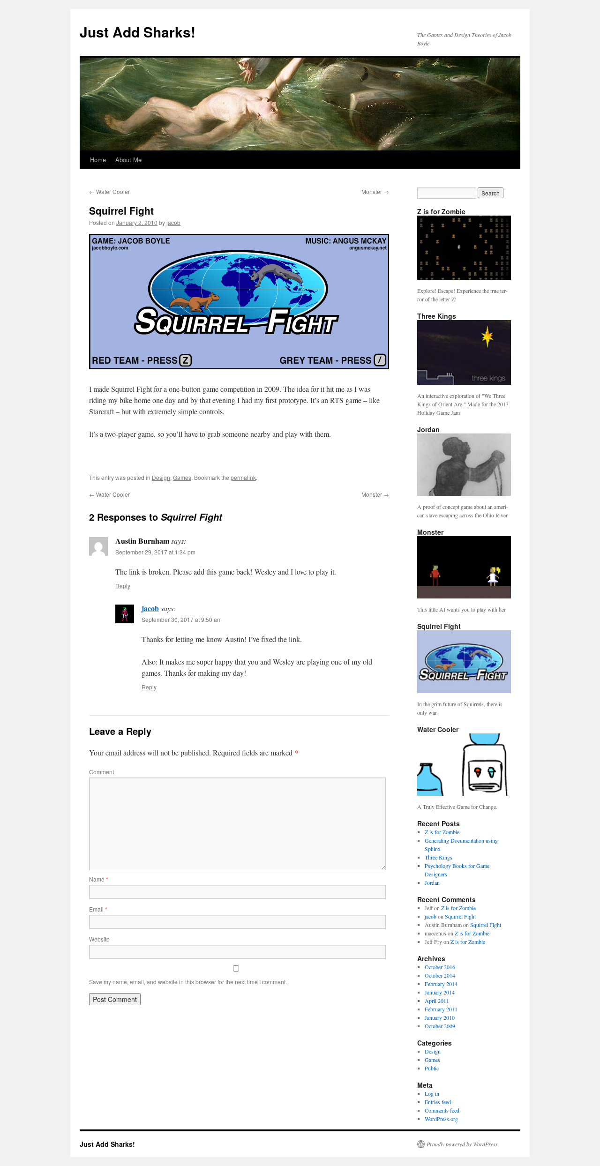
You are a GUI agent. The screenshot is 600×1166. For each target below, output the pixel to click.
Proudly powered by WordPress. (463, 1144)
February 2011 (441, 1009)
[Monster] (464, 596)
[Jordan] (464, 493)
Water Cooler (109, 191)
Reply (122, 586)
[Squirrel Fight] (464, 691)
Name (98, 879)
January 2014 (440, 992)
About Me (128, 159)
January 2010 (440, 1017)
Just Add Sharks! (137, 32)
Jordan (432, 882)
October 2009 (440, 1026)
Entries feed (438, 1102)
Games (182, 477)
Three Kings (438, 857)
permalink (243, 477)
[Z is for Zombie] (464, 277)
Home (98, 159)
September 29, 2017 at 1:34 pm (155, 552)
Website (99, 939)
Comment (101, 772)
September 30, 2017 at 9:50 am (182, 619)
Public (432, 1068)
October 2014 (440, 975)
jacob (173, 222)
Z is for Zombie (442, 832)
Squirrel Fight (460, 916)
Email (98, 909)
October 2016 (440, 967)
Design (161, 477)
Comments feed (442, 1110)
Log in (432, 1093)
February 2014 (441, 983)
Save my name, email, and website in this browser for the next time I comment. (188, 982)
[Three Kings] (464, 382)
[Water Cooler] (464, 793)
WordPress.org (441, 1118)
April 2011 (437, 1000)
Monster (375, 191)
